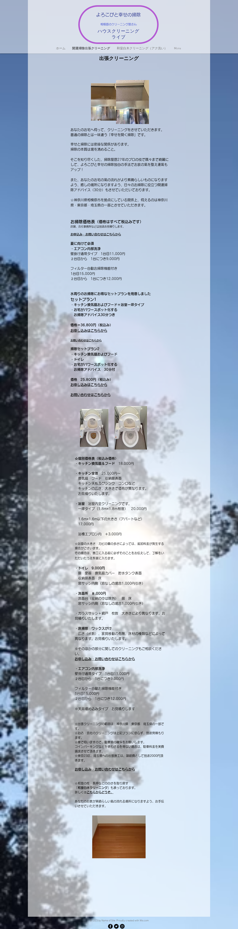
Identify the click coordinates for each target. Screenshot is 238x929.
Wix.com (144, 920)
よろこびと (107, 14)
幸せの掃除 (129, 14)
